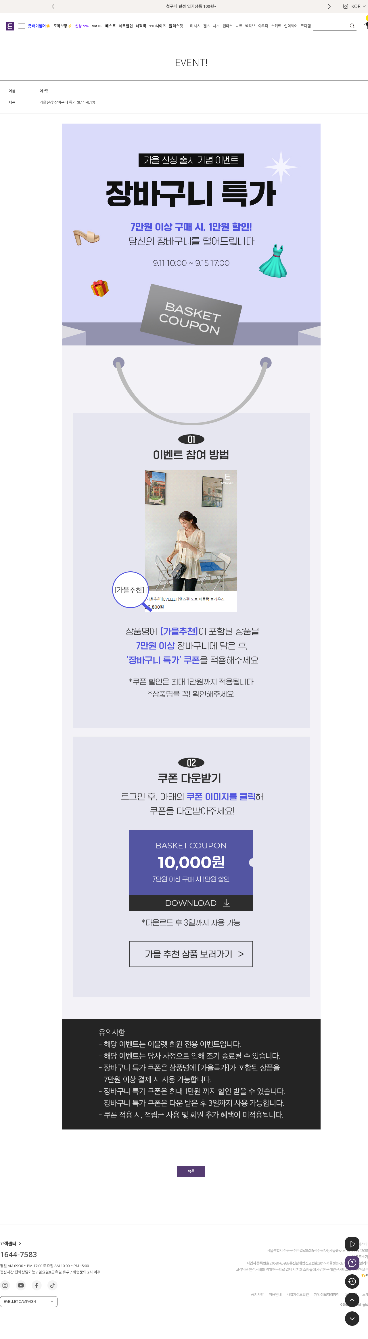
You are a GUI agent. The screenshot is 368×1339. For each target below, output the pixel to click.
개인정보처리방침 (326, 1294)
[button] (329, 6)
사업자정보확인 (298, 1294)
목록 (191, 1171)
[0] (366, 25)
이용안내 (275, 1294)
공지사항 (257, 1294)
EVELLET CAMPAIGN (20, 1302)
